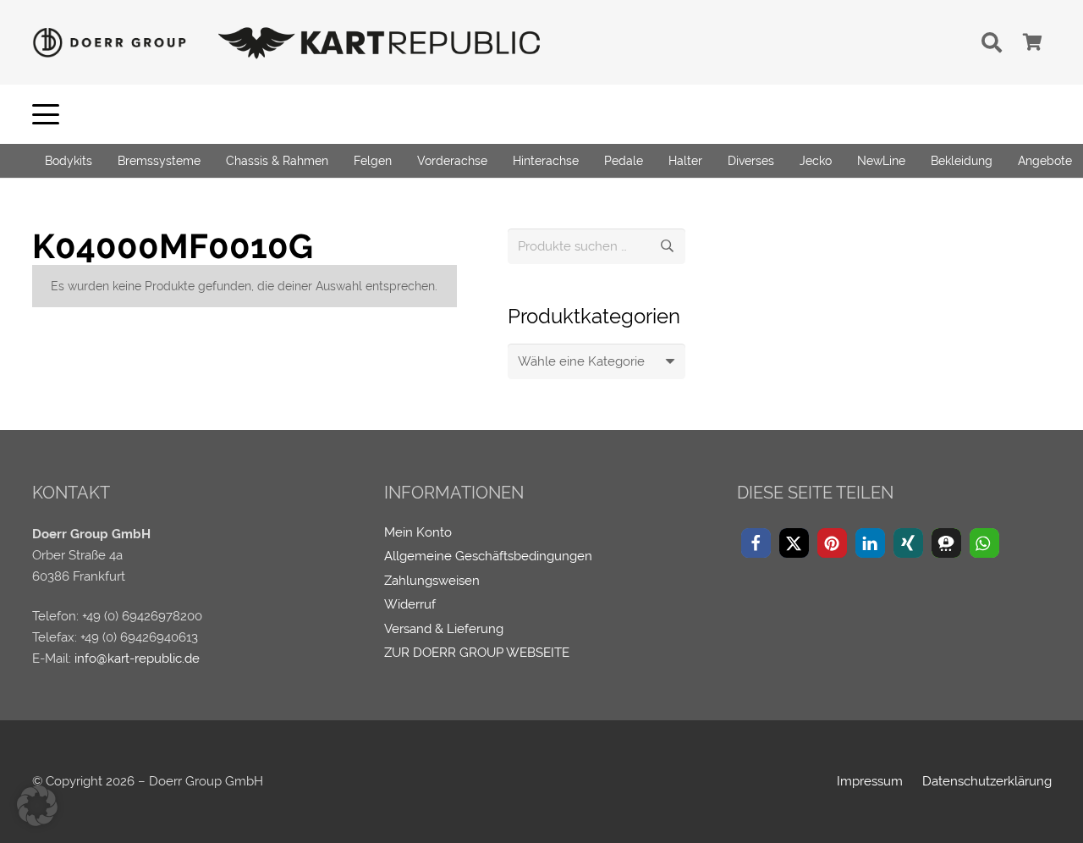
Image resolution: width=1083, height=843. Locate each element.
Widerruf (410, 604)
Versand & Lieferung (443, 628)
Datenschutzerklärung (987, 781)
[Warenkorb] (1033, 42)
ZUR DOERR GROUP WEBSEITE (476, 652)
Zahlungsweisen (432, 580)
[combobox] (596, 361)
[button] (992, 42)
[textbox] (581, 361)
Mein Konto (418, 532)
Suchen (667, 246)
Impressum (870, 781)
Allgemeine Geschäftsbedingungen (488, 556)
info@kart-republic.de (137, 658)
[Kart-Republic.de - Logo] (379, 42)
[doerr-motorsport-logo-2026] (114, 43)
